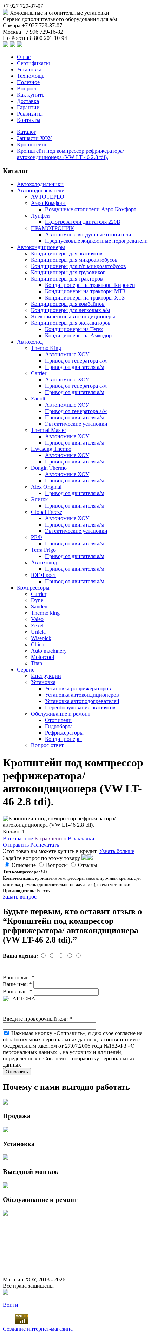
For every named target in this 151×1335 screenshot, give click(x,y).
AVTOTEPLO (47, 197)
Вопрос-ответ (47, 745)
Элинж (39, 499)
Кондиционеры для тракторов (67, 279)
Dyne (37, 600)
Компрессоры (33, 588)
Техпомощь (30, 76)
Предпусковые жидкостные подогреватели (96, 241)
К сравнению (50, 838)
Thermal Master (48, 430)
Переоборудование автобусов (80, 707)
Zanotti (39, 398)
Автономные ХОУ (67, 354)
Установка (29, 70)
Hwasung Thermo (51, 449)
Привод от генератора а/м (76, 361)
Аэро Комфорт (48, 203)
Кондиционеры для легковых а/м (70, 310)
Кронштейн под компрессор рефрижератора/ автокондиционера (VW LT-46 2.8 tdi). (70, 154)
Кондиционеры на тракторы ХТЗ (85, 298)
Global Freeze (46, 512)
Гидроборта (59, 726)
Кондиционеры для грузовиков (68, 272)
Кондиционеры (63, 739)
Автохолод (30, 342)
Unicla (38, 632)
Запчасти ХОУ (34, 138)
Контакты (28, 120)
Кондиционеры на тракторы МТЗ (85, 291)
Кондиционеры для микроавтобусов (74, 260)
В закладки (81, 838)
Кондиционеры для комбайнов (68, 304)
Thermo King (46, 348)
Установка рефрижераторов (78, 688)
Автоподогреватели (41, 190)
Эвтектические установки (76, 424)
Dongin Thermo (49, 468)
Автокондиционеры (41, 247)
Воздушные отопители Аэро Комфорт (90, 209)
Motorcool (42, 657)
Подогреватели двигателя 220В (82, 222)
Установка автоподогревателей (82, 701)
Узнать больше (116, 851)
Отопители (58, 720)
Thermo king (45, 613)
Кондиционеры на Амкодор (78, 335)
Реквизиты (30, 114)
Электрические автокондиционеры (73, 316)
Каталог (26, 132)
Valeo (37, 619)
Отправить (16, 845)
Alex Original (46, 487)
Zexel (37, 625)
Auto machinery (49, 651)
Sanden (39, 607)
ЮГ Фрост (43, 575)
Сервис (25, 670)
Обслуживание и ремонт (60, 714)
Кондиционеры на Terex (74, 329)
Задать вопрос (20, 897)
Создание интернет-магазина (38, 1329)
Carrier (38, 373)
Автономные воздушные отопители (88, 235)
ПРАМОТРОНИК (52, 228)
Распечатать (44, 845)
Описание (24, 865)
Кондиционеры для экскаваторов (71, 323)
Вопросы (28, 88)
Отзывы (87, 865)
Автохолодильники (40, 184)
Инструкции (46, 676)
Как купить (30, 95)
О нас (24, 57)
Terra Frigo (43, 550)
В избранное (18, 838)
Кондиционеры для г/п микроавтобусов (78, 266)
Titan (36, 663)
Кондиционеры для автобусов (67, 253)
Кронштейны (33, 144)
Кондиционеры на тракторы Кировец (90, 285)
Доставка (28, 101)
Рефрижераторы (64, 733)
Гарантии (28, 107)
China (37, 644)
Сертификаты (33, 63)
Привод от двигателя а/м (74, 367)
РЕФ (36, 537)
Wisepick (41, 638)
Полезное (28, 82)
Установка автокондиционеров (82, 695)
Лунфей (40, 216)
